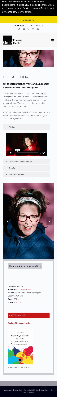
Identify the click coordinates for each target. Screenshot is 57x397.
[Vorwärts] (49, 221)
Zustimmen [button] (28, 20)
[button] (52, 40)
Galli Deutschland (42, 390)
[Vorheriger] (8, 221)
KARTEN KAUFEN (18, 315)
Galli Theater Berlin (23, 289)
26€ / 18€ (18, 302)
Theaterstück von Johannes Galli (25, 266)
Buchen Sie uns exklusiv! (19, 323)
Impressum (8, 390)
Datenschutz (17, 390)
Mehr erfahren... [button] (25, 12)
